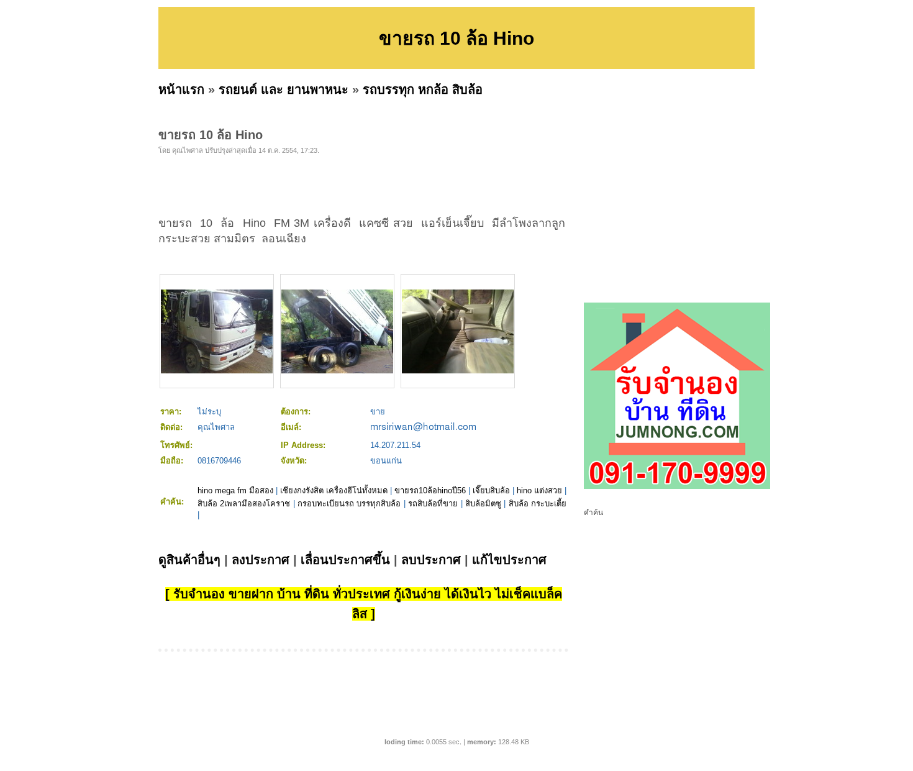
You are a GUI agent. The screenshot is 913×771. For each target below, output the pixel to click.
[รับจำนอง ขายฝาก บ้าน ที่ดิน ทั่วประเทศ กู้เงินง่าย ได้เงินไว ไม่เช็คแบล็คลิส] (677, 486)
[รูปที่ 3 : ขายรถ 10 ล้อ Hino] (458, 370)
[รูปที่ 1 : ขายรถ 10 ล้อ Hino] (217, 370)
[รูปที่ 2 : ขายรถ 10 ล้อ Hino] (337, 370)
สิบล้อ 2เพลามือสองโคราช (244, 503)
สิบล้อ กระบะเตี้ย (537, 503)
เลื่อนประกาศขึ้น (345, 560)
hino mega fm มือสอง (235, 490)
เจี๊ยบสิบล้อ (491, 490)
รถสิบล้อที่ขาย (433, 503)
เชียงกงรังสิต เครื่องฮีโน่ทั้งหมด (334, 490)
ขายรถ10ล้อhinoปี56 (430, 490)
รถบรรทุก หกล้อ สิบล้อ (423, 89)
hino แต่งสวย (539, 490)
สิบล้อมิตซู (483, 503)
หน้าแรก (181, 89)
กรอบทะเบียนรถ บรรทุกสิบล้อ (349, 503)
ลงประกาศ (260, 560)
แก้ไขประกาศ (509, 560)
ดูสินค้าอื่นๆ (189, 560)
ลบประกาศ (431, 560)
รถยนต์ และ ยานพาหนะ (283, 89)
